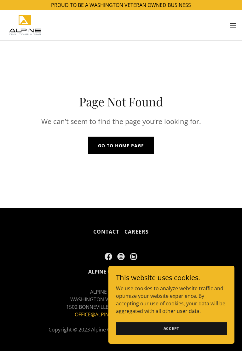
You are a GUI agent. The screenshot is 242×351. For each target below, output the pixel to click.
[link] (25, 25)
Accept (172, 328)
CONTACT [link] (106, 231)
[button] (233, 25)
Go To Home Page (121, 146)
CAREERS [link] (136, 231)
